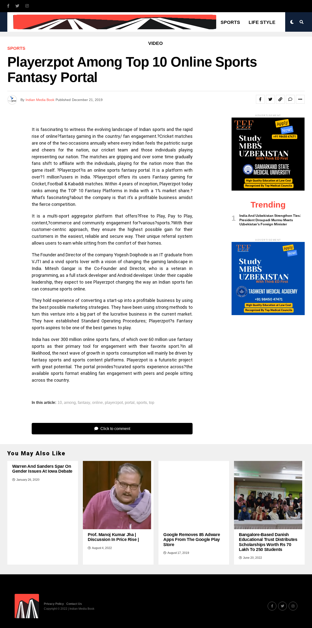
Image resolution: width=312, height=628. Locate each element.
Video (155, 43)
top (151, 403)
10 (60, 403)
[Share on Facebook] (260, 99)
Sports (230, 22)
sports (141, 403)
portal (130, 403)
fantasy (84, 403)
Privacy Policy (54, 604)
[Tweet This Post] (270, 99)
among (70, 403)
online (97, 403)
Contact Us (74, 604)
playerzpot (114, 403)
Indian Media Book (40, 100)
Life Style (262, 22)
